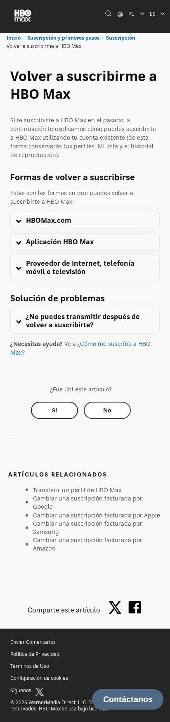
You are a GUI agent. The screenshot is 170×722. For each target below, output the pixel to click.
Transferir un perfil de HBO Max (77, 490)
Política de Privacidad (34, 654)
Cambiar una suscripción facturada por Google (87, 502)
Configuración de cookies (39, 677)
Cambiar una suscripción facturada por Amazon (87, 544)
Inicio (14, 37)
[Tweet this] (117, 608)
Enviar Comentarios (33, 642)
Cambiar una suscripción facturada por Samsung (87, 527)
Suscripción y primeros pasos (63, 37)
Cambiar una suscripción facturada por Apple (96, 515)
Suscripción (120, 37)
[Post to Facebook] (134, 607)
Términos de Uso (29, 666)
